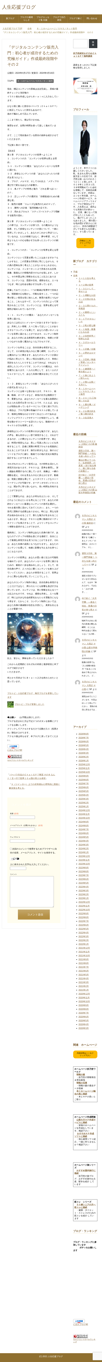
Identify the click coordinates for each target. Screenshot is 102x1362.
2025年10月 (84, 772)
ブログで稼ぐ (75, 18)
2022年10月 (84, 910)
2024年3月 (83, 845)
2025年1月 (83, 806)
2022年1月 (83, 944)
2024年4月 (83, 841)
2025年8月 (83, 780)
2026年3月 (83, 753)
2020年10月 (84, 1001)
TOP (12, 28)
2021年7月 (83, 967)
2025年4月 (83, 795)
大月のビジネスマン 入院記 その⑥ (89, 685)
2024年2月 (83, 848)
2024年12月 (84, 810)
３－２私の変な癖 (86, 325)
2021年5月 (83, 975)
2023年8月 (83, 871)
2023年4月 (83, 887)
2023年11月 (84, 860)
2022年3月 (83, 936)
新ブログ (10, 18)
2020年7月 (83, 1013)
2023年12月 (84, 856)
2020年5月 (83, 1020)
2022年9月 (83, 913)
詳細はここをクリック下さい (85, 242)
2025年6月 (83, 787)
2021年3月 (83, 982)
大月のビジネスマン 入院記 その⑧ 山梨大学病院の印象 (87, 490)
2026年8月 (83, 734)
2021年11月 (84, 952)
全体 (75, 275)
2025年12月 (84, 764)
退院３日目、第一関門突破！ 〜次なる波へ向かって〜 (87, 453)
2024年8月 (83, 826)
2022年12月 (84, 902)
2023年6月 (83, 879)
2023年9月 (83, 868)
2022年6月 (83, 925)
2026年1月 (83, 761)
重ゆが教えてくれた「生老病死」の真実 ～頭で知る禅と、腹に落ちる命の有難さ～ (87, 465)
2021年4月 (83, 978)
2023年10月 (84, 864)
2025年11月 (84, 768)
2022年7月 (83, 921)
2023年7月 (83, 875)
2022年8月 (83, 917)
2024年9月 (83, 822)
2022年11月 (84, 906)
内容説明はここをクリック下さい (85, 1054)
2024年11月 (84, 814)
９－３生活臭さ (85, 418)
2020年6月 (83, 1017)
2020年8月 (83, 1009)
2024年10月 (84, 818)
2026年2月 (83, 757)
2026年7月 (83, 738)
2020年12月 (84, 994)
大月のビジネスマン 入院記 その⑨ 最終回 (87, 444)
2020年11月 (84, 998)
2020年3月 (83, 1028)
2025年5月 (83, 791)
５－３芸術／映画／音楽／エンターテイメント (86, 362)
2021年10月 (84, 955)
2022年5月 (83, 929)
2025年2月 (83, 803)
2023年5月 (83, 883)
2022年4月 (83, 933)
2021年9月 (83, 959)
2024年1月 (83, 852)
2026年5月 (83, 745)
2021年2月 (83, 986)
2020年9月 (83, 1005)
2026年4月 (83, 749)
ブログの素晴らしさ (26, 18)
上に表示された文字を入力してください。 (30, 864)
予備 (75, 272)
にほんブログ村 (14, 750)
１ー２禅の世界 (85, 285)
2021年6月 (83, 971)
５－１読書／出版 (86, 349)
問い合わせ (92, 18)
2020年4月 (83, 1024)
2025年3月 (83, 799)
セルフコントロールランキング (20, 760)
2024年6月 (83, 833)
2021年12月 (84, 948)
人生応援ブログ (19, 7)
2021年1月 (83, 990)
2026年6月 (83, 741)
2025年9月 (83, 776)
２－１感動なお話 (86, 295)
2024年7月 (83, 829)
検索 (93, 43)
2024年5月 (83, 837)
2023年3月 (83, 891)
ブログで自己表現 (59, 18)
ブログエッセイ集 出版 (43, 18)
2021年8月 (83, 963)
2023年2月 (83, 894)
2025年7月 (83, 783)
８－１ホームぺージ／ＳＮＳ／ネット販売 (35, 81)
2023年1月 (83, 898)
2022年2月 (83, 940)
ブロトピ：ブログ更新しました (29, 704)
